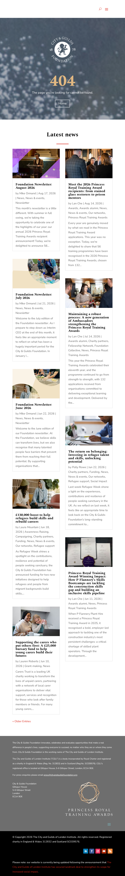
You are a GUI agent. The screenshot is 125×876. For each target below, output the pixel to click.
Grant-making (33, 666)
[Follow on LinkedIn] (85, 851)
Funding (21, 541)
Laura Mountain (29, 527)
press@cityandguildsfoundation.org (60, 775)
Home (62, 103)
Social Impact (99, 481)
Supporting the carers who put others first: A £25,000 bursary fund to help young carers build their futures (36, 649)
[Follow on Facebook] (91, 851)
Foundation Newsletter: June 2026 (34, 406)
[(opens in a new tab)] (36, 163)
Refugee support (44, 546)
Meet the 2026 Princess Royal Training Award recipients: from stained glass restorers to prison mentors (86, 191)
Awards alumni (88, 208)
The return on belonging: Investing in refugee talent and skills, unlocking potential (88, 456)
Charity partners (43, 536)
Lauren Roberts (28, 661)
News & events (35, 198)
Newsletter (22, 203)
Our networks (24, 546)
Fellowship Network (80, 346)
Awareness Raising (36, 532)
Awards (73, 208)
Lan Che (77, 203)
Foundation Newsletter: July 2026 (34, 296)
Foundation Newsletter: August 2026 (34, 186)
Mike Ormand (27, 193)
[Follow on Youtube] (104, 851)
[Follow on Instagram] (97, 851)
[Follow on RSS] (110, 851)
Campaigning (24, 536)
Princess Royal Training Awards (87, 217)
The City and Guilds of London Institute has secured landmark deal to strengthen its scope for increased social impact (61, 867)
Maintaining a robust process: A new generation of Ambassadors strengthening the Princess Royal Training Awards (88, 322)
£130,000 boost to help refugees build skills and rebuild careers (34, 518)
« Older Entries (21, 721)
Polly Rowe (79, 467)
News (20, 198)
